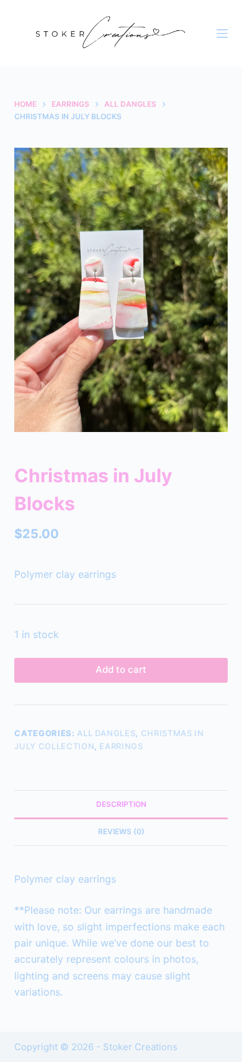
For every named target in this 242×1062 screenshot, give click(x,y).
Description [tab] (121, 804)
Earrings (121, 746)
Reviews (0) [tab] (121, 831)
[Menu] (222, 33)
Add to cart (121, 669)
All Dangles (106, 733)
